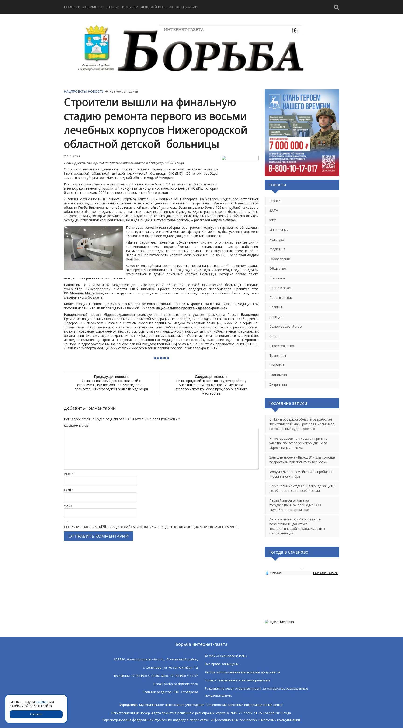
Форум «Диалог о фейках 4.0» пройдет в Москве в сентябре (301, 474)
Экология (276, 365)
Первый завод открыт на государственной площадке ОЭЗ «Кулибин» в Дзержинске (295, 505)
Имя (69, 474)
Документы (93, 7)
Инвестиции (278, 230)
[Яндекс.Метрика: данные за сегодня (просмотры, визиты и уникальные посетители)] (279, 622)
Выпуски (130, 7)
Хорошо (36, 714)
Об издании (187, 7)
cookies (41, 701)
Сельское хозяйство (285, 326)
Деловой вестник (157, 7)
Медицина (277, 249)
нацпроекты (75, 91)
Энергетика (278, 384)
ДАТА (273, 210)
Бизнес (274, 201)
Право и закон (280, 288)
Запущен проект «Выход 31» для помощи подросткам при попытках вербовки (302, 459)
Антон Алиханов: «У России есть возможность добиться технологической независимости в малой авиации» (297, 526)
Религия (275, 307)
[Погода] (273, 572)
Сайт (68, 506)
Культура (276, 239)
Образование (280, 259)
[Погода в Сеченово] (302, 569)
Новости (72, 7)
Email (69, 490)
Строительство (281, 346)
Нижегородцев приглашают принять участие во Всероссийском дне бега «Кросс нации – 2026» (298, 443)
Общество (277, 268)
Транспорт (277, 355)
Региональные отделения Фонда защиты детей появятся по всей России (302, 488)
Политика (277, 278)
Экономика (278, 375)
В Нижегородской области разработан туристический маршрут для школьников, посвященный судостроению (302, 424)
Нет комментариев (123, 91)
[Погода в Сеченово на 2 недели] (325, 573)
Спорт (274, 336)
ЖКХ (272, 220)
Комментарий (76, 426)
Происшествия (281, 297)
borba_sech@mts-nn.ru (181, 684)
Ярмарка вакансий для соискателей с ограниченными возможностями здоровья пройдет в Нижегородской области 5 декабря (111, 382)
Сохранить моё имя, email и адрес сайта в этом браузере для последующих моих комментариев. (151, 527)
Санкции (275, 317)
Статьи (113, 7)
